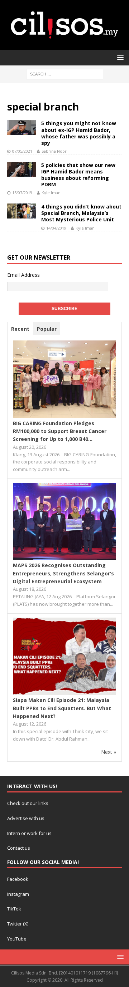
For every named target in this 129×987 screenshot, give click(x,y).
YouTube (17, 939)
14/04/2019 (56, 228)
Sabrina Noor (54, 151)
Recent (20, 328)
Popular (47, 328)
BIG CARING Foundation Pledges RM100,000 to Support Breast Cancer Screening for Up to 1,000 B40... (59, 431)
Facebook (17, 879)
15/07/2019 (22, 192)
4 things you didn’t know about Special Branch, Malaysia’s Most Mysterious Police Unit (81, 213)
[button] (119, 57)
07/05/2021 (22, 151)
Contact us (18, 848)
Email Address (23, 274)
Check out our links (27, 803)
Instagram (18, 894)
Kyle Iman (51, 192)
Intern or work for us (29, 833)
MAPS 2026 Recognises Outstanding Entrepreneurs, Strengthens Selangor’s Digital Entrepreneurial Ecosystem (63, 573)
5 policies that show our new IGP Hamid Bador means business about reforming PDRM (78, 175)
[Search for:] (64, 73)
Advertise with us (25, 818)
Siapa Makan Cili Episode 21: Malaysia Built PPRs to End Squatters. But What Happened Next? (62, 708)
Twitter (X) (17, 923)
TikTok (14, 908)
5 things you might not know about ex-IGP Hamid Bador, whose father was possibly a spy (78, 133)
